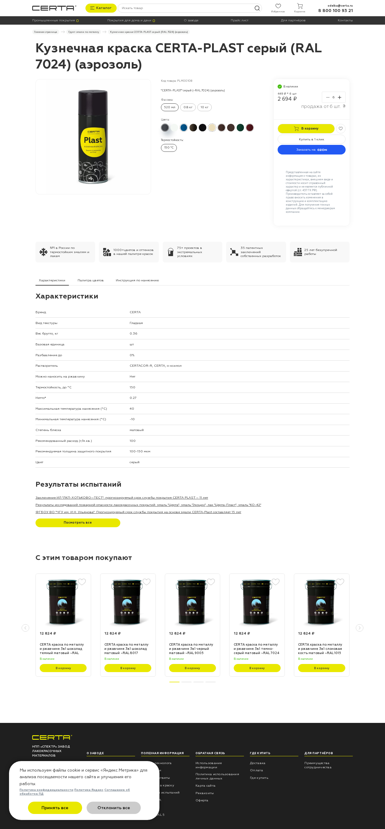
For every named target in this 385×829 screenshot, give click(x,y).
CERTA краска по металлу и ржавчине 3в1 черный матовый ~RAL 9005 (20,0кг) (191, 649)
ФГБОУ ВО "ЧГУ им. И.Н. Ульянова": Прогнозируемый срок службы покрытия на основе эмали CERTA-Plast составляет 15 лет (138, 512)
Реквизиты (205, 793)
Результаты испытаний (160, 792)
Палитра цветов (91, 280)
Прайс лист (239, 20)
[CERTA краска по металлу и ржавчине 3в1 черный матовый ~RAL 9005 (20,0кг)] (192, 601)
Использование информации (209, 765)
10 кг (204, 107)
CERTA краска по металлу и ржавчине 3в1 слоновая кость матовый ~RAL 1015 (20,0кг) (320, 649)
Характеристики (52, 280)
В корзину (63, 668)
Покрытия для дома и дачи (129, 20)
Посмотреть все (78, 523)
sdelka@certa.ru (340, 6)
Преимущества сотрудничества (317, 765)
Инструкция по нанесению (137, 280)
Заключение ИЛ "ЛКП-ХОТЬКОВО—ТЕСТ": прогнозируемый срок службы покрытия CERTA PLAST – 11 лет (121, 498)
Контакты (345, 20)
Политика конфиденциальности (46, 790)
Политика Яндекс (88, 790)
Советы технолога (156, 763)
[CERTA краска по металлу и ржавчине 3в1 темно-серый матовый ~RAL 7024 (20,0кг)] (257, 601)
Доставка (257, 763)
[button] (25, 628)
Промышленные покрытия (53, 20)
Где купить (259, 778)
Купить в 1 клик (311, 139)
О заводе (191, 20)
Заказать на (306, 149)
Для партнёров (293, 20)
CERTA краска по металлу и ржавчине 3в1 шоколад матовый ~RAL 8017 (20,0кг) (126, 649)
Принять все (55, 807)
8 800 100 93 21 (335, 10)
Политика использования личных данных (217, 776)
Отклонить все (113, 807)
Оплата (256, 770)
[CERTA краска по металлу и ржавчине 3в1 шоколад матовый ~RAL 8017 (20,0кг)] (128, 601)
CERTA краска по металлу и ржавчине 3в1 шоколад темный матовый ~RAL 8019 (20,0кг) (62, 649)
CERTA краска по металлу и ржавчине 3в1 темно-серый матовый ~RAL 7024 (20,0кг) (256, 649)
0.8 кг (187, 107)
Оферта (202, 800)
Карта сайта (205, 786)
